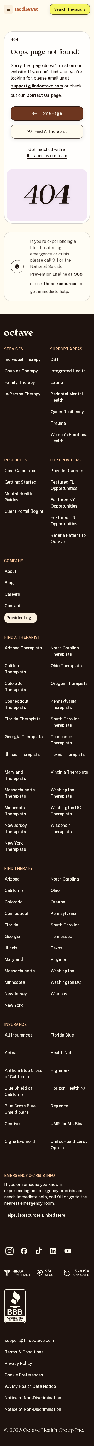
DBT (55, 359)
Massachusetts (20, 970)
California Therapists (15, 668)
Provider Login (21, 617)
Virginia (58, 959)
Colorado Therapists (15, 686)
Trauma (58, 423)
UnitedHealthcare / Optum (69, 1144)
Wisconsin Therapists (61, 828)
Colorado (13, 902)
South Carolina (65, 925)
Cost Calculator (20, 470)
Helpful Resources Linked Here (35, 1215)
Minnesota (15, 982)
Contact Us (37, 95)
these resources (61, 283)
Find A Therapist (50, 131)
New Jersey (16, 993)
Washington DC (66, 982)
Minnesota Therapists (15, 810)
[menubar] (7, 9)
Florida (11, 925)
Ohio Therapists (66, 665)
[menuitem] (8, 9)
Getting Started (20, 482)
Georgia (12, 936)
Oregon (58, 902)
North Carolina (65, 879)
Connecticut (17, 913)
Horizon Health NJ (68, 1088)
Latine (57, 382)
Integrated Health (68, 371)
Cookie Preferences (24, 1374)
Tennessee (61, 936)
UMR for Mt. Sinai (68, 1123)
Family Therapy (20, 382)
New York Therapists (15, 846)
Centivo (12, 1123)
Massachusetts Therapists (20, 793)
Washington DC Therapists (66, 810)
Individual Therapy (23, 359)
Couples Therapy (21, 371)
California (14, 890)
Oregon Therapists (69, 683)
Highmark (60, 1070)
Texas (56, 947)
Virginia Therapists (69, 772)
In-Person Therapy (22, 393)
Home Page (50, 113)
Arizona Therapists (23, 648)
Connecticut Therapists (17, 704)
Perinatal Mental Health (67, 397)
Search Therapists (69, 9)
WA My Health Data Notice (30, 1386)
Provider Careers (67, 470)
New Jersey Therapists (16, 828)
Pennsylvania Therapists (64, 704)
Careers (12, 594)
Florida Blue (62, 1035)
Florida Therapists (23, 718)
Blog (9, 582)
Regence (59, 1106)
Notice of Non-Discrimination (33, 1397)
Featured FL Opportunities (64, 485)
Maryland (14, 959)
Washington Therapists (62, 793)
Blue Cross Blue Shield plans (20, 1109)
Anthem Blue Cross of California (23, 1073)
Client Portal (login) (24, 511)
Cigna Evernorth (20, 1141)
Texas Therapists (68, 754)
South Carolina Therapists (65, 722)
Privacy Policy (18, 1363)
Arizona (12, 879)
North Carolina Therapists (65, 651)
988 (78, 274)
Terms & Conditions (24, 1351)
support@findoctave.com (37, 85)
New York (14, 1005)
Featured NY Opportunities (64, 503)
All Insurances (19, 1035)
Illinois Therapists (22, 754)
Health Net (61, 1052)
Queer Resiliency (67, 411)
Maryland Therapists (15, 775)
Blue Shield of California (18, 1091)
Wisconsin (61, 993)
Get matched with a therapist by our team (47, 152)
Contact (13, 605)
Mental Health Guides (18, 496)
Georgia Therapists (24, 736)
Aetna (10, 1052)
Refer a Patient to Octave (68, 538)
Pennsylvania (64, 913)
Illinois (11, 947)
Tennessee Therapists (61, 739)
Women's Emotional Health (70, 437)
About (10, 571)
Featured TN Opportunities (64, 520)
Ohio (55, 890)
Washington (62, 970)
